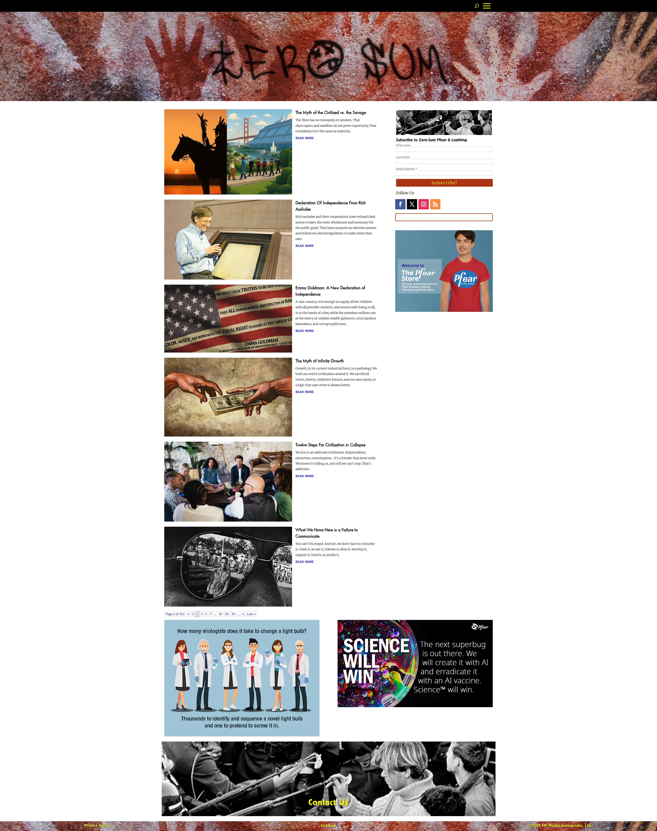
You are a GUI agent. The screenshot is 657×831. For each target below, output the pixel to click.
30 (233, 614)
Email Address (406, 169)
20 (227, 614)
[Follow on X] (412, 204)
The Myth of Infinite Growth (319, 360)
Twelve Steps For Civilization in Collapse (330, 444)
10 (220, 614)
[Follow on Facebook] (400, 204)
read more (304, 137)
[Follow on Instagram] (423, 204)
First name (403, 145)
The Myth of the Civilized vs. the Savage (330, 112)
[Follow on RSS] (435, 204)
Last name (403, 157)
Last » (251, 614)
